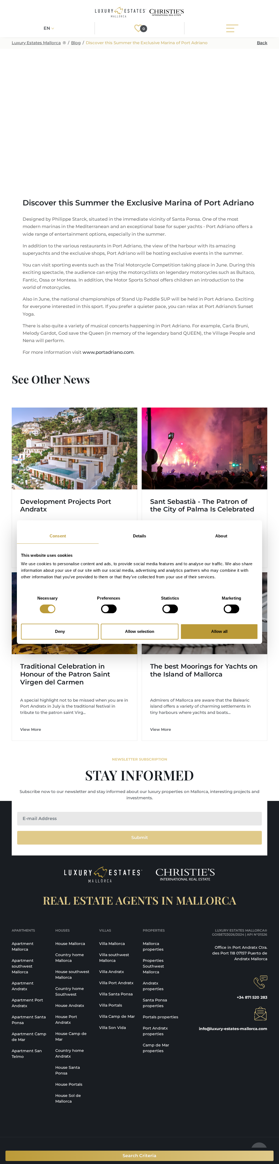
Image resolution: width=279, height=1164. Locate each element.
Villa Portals (110, 1005)
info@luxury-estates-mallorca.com (233, 1028)
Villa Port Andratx (116, 982)
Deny (60, 631)
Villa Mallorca (112, 943)
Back (262, 42)
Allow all (219, 631)
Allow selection (139, 631)
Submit (139, 837)
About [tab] (221, 536)
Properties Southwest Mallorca (153, 966)
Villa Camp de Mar (117, 1016)
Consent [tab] (58, 536)
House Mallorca (70, 943)
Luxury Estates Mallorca (36, 42)
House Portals (68, 1084)
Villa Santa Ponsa (116, 994)
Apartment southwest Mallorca (23, 966)
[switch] (109, 609)
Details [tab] (139, 536)
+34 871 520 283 (252, 997)
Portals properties (160, 1017)
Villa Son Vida (112, 1027)
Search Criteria (139, 1155)
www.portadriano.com (108, 352)
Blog (76, 42)
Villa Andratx (111, 971)
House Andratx (69, 1005)
